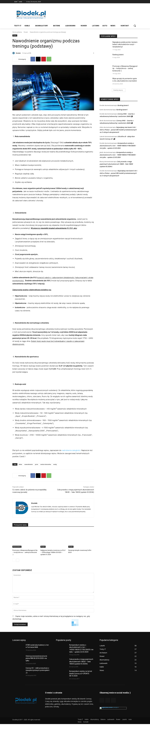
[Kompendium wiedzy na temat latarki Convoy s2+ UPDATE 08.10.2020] (61, 674)
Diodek (18, 53)
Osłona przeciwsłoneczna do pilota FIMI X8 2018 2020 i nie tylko (36, 658)
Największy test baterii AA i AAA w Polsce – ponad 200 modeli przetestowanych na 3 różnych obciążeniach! (118, 129)
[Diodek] (13, 53)
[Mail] (133, 1)
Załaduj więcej (118, 90)
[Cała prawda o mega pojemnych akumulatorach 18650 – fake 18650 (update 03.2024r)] (61, 662)
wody (55, 464)
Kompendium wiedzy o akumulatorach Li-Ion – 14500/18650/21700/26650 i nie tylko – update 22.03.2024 (118, 145)
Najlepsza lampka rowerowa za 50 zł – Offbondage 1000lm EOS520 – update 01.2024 (52, 552)
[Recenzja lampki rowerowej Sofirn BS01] (81, 539)
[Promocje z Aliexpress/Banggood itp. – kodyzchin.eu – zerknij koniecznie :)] (25, 539)
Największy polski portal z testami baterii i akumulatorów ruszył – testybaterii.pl (124, 44)
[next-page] (17, 560)
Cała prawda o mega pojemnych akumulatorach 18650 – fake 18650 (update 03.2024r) (116, 164)
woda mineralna (45, 464)
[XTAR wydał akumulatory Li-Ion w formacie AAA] (18, 648)
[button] (135, 25)
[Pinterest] (43, 59)
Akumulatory (17, 546)
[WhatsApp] (49, 59)
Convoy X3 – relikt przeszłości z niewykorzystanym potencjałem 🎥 (37, 670)
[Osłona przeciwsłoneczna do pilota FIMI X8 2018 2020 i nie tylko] (18, 659)
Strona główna (17, 32)
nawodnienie (28, 464)
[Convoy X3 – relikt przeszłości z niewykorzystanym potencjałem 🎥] (18, 671)
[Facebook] (126, 1)
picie (36, 464)
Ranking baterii (118, 55)
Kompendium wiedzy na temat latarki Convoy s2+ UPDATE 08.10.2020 (80, 673)
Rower (26, 32)
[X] (38, 59)
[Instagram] (129, 1)
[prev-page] (13, 560)
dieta (20, 464)
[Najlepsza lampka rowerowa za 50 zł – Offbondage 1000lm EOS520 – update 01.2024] (53, 539)
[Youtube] (136, 1)
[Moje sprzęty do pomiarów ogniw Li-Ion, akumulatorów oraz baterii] (105, 81)
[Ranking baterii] (105, 58)
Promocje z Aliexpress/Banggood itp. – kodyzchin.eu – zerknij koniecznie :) (25, 552)
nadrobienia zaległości (71, 450)
